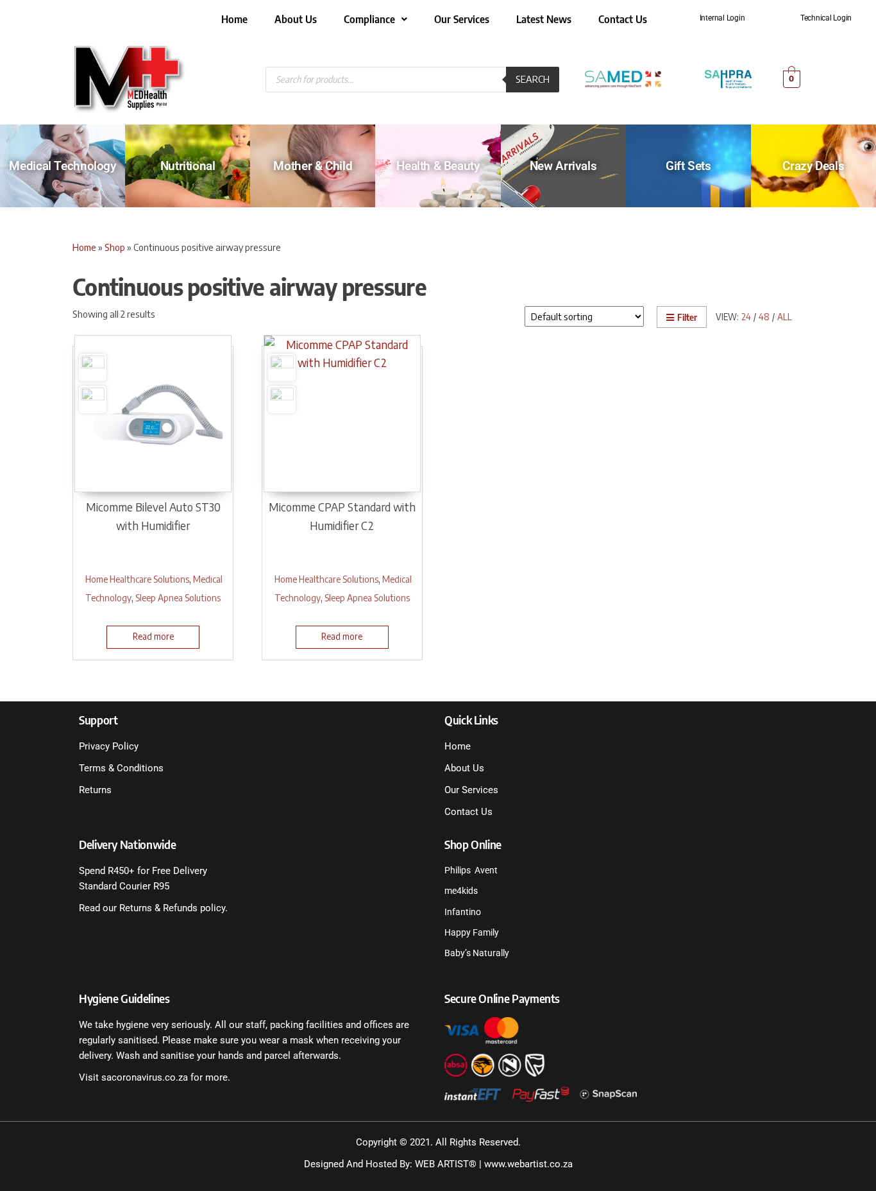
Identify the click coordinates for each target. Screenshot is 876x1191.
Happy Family (471, 932)
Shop (115, 247)
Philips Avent (471, 870)
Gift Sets (688, 166)
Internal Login (722, 17)
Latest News (543, 19)
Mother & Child (312, 166)
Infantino (462, 912)
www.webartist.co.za (528, 1164)
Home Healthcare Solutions (137, 579)
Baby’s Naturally (476, 953)
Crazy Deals (813, 166)
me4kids (461, 891)
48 (764, 316)
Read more (153, 636)
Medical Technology (62, 166)
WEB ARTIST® (445, 1164)
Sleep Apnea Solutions (178, 597)
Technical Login (826, 17)
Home (234, 19)
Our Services (461, 19)
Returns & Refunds (157, 908)
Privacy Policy (109, 746)
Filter (687, 317)
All (784, 316)
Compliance (369, 19)
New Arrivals (563, 166)
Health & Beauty (437, 166)
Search (533, 79)
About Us (295, 19)
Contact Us (622, 19)
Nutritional (187, 166)
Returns (95, 790)
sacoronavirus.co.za (144, 1077)
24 (746, 316)
